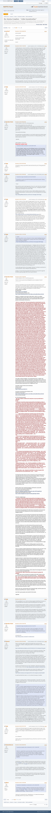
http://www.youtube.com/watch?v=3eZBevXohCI (24, 636)
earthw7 (8, 31)
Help (38, 811)
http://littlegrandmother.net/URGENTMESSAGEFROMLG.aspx (27, 214)
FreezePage (19, 762)
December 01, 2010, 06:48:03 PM (20, 31)
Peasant (8, 46)
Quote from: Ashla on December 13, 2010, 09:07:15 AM (26, 145)
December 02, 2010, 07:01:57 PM (20, 726)
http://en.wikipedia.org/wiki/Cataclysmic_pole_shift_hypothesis (28, 491)
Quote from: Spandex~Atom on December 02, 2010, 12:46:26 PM (28, 747)
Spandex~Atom (9, 122)
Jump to (31, 804)
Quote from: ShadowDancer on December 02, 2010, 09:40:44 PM (28, 785)
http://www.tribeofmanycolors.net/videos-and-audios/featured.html (29, 294)
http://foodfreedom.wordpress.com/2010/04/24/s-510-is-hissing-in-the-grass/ (30, 648)
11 (17, 27)
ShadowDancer (9, 745)
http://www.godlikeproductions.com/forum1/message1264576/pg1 (28, 194)
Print (46, 27)
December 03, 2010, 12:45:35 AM (20, 782)
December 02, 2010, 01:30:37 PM (20, 623)
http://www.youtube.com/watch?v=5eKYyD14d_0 (35, 667)
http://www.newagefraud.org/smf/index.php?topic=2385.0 (27, 493)
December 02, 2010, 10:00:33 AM (20, 174)
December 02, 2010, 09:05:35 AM (20, 121)
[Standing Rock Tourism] (4, 38)
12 (19, 27)
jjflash (7, 782)
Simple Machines (10, 811)
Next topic (45, 24)
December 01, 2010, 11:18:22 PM (20, 45)
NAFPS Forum (8, 7)
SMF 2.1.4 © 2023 (5, 811)
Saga (7, 87)
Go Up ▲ (47, 811)
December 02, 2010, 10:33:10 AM (20, 199)
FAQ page (25, 763)
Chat (30, 10)
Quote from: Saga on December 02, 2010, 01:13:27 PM (26, 626)
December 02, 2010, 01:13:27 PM (20, 599)
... (13, 27)
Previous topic (39, 24)
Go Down (5, 27)
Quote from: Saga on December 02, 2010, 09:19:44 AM (26, 176)
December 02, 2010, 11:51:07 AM (20, 234)
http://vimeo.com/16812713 (21, 389)
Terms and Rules (42, 811)
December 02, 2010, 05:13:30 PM (20, 641)
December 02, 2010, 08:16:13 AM (20, 86)
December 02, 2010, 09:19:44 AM (20, 163)
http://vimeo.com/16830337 (21, 291)
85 (21, 27)
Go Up (5, 799)
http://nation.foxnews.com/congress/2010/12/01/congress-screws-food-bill (29, 672)
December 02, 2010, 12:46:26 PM (20, 276)
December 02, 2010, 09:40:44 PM (20, 744)
